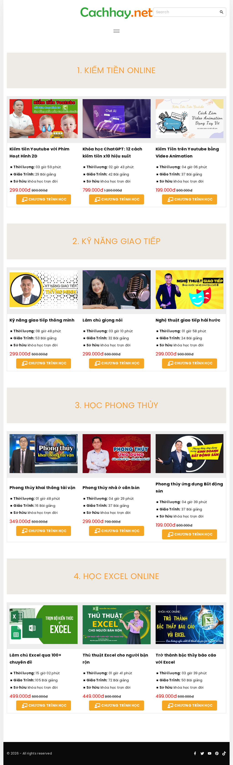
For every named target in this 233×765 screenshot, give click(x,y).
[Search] (221, 12)
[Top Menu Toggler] (116, 31)
